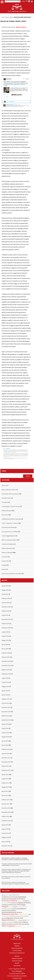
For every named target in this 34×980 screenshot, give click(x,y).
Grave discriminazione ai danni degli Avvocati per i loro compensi (16, 877)
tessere (4, 569)
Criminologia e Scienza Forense (11, 506)
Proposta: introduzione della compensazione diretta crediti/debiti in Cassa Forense (17, 864)
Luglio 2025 (5, 615)
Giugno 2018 (5, 732)
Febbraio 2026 (6, 598)
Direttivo (16, 946)
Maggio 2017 (5, 787)
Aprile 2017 (5, 791)
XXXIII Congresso (8, 926)
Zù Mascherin (18, 926)
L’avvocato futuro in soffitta (17, 973)
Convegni (4, 502)
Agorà (7, 895)
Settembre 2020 (6, 628)
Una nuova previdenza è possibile (11, 573)
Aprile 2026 (5, 594)
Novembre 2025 (6, 607)
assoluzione (6, 899)
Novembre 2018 (6, 712)
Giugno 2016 (5, 833)
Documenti (5, 515)
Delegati (5, 906)
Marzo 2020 (5, 649)
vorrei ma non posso (21, 924)
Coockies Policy (17, 950)
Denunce (10, 906)
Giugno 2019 (5, 682)
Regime (16, 920)
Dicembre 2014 (6, 846)
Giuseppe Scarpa (6, 909)
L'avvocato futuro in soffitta (9, 531)
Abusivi (3, 895)
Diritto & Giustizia (7, 511)
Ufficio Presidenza (8, 924)
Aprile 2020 (5, 644)
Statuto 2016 (17, 943)
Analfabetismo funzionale (9, 897)
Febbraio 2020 (6, 653)
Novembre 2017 (6, 762)
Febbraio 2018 (6, 749)
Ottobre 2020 (5, 623)
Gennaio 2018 (6, 753)
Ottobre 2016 (5, 816)
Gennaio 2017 (6, 804)
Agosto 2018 (5, 724)
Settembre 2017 (6, 770)
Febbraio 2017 (6, 800)
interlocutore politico (9, 911)
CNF (9, 903)
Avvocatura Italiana (9, 901)
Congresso (13, 903)
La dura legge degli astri (8, 536)
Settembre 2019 (6, 674)
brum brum (20, 901)
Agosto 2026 (5, 586)
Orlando (17, 918)
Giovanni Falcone (22, 907)
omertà (4, 918)
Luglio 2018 (5, 728)
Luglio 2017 (5, 779)
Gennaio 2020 (6, 657)
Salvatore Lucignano (21, 27)
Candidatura (26, 901)
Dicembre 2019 (6, 661)
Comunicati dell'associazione (10, 494)
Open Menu (2, 2)
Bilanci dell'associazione (9, 490)
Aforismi (4, 485)
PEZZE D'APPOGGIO (7, 544)
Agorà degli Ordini (14, 895)
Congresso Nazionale (9, 905)
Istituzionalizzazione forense (12, 912)
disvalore (15, 906)
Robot (28, 920)
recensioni (5, 557)
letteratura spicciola (10, 914)
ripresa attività (22, 920)
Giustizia (14, 909)
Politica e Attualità (9, 17)
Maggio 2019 (5, 686)
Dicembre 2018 (6, 707)
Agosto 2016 (5, 825)
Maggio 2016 (5, 837)
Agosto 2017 (5, 774)
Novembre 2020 (6, 619)
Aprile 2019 (5, 691)
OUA (21, 918)
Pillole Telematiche (7, 548)
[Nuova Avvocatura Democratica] (17, 13)
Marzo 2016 (5, 842)
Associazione (22, 897)
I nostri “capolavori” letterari (17, 969)
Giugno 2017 (5, 783)
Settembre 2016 (6, 821)
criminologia (21, 905)
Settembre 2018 (6, 720)
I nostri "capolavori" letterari (10, 523)
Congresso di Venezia (24, 903)
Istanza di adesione (16, 948)
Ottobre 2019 (5, 670)
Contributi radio (6, 498)
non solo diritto (6, 916)
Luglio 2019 (5, 678)
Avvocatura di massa (17, 899)
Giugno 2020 (5, 636)
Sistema (25, 922)
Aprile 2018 (5, 741)
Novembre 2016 (6, 812)
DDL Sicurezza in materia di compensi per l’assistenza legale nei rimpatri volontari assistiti (15, 883)
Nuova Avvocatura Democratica (19, 916)
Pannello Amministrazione (17, 953)
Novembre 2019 (6, 665)
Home (3, 17)
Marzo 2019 (5, 695)
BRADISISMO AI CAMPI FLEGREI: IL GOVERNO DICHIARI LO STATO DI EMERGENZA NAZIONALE (15, 859)
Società (4, 565)
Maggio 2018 (5, 737)
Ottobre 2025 (5, 611)
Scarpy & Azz (5, 561)
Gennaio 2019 (6, 703)
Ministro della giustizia (23, 914)
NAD (30, 914)
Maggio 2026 (5, 590)
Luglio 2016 (5, 829)
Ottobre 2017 (5, 766)
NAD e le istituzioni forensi (9, 540)
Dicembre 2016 (6, 808)
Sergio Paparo (18, 922)
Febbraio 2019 (6, 699)
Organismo (10, 918)
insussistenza (21, 909)
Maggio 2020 (5, 640)
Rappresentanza (8, 920)
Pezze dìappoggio (17, 971)
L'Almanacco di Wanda (8, 527)
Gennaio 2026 (6, 603)
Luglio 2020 (5, 632)
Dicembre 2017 (6, 758)
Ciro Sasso (4, 903)
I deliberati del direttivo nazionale (11, 519)
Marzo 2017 (5, 795)
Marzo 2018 (5, 745)
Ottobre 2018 (5, 716)
